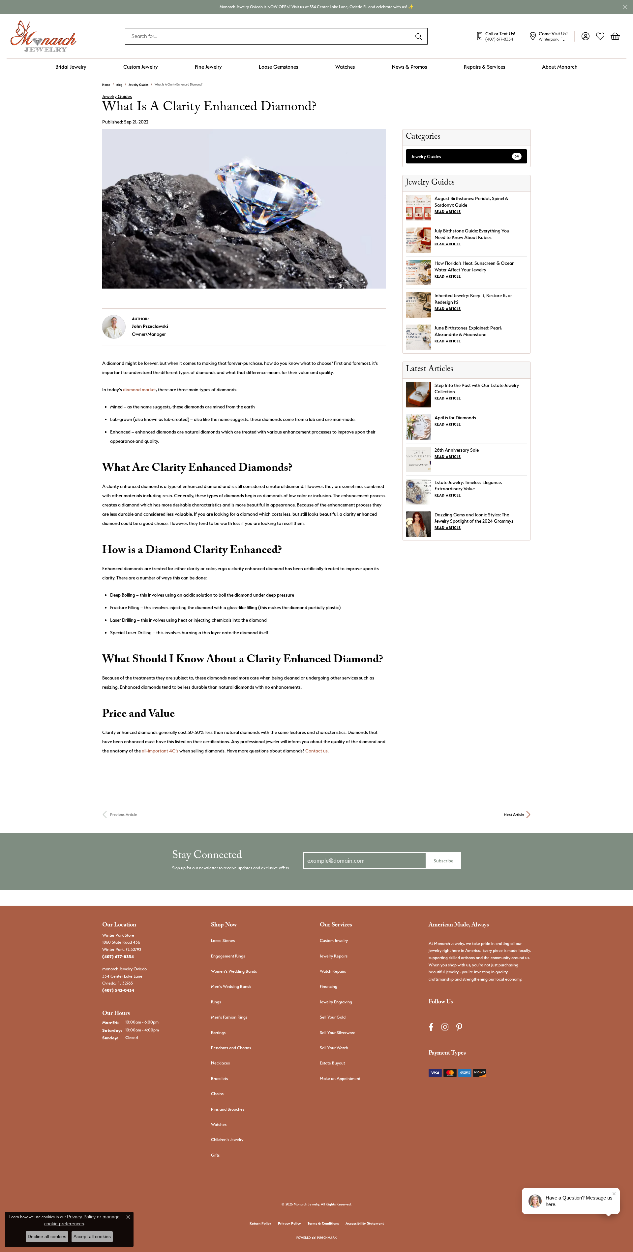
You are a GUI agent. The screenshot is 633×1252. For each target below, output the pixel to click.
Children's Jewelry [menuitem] (227, 1139)
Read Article (448, 212)
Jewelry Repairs (333, 956)
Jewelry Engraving (336, 1001)
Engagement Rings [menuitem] (228, 956)
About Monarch (560, 67)
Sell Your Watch (334, 1047)
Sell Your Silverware (337, 1032)
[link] (498, 36)
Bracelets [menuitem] (219, 1078)
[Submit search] (419, 36)
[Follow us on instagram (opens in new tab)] (444, 1027)
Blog (119, 85)
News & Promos (409, 67)
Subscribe (443, 860)
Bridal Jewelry (70, 67)
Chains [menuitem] (217, 1093)
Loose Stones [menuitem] (223, 940)
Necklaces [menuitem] (220, 1063)
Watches (345, 67)
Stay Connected (207, 857)
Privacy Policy (289, 1223)
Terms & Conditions (323, 1223)
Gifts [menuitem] (215, 1155)
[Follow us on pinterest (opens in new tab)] (459, 1027)
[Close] (625, 7)
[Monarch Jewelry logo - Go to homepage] (43, 36)
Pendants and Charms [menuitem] (231, 1047)
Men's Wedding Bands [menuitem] (231, 986)
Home (106, 85)
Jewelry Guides (138, 85)
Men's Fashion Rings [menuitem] (229, 1017)
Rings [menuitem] (216, 1001)
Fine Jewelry (208, 67)
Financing (328, 986)
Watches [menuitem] (218, 1124)
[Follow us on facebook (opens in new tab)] (431, 1027)
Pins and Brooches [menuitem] (227, 1109)
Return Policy (260, 1223)
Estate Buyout (332, 1063)
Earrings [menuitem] (218, 1032)
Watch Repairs (333, 971)
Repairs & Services (484, 67)
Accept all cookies (92, 1236)
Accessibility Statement (365, 1223)
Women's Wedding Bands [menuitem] (234, 971)
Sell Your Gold (333, 1017)
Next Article (514, 814)
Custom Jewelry (140, 67)
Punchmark (327, 1237)
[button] (585, 36)
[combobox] (268, 36)
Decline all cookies (47, 1236)
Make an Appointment (340, 1078)
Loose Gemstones (278, 67)
